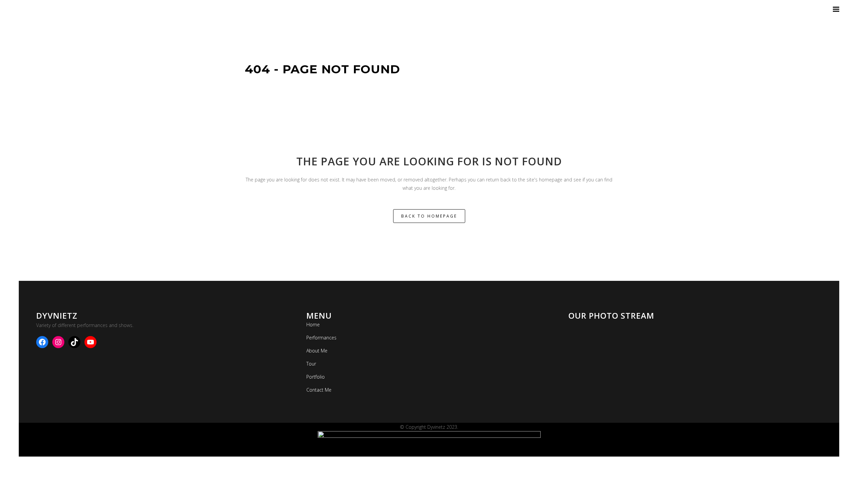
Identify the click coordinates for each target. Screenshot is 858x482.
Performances (321, 337)
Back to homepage (429, 216)
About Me (316, 350)
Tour (311, 363)
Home (313, 324)
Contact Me (318, 390)
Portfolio (315, 377)
